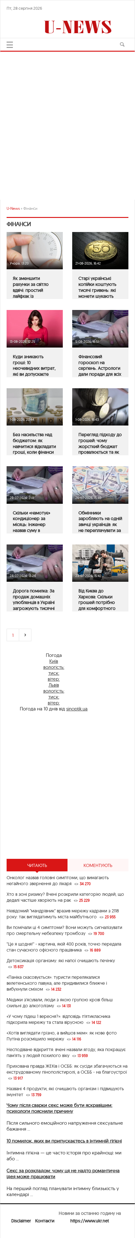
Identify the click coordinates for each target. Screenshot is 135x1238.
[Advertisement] (67, 123)
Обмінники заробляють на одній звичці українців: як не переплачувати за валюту (100, 524)
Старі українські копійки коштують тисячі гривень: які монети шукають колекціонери (97, 290)
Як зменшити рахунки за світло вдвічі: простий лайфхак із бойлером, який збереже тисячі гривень (31, 296)
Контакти (44, 1221)
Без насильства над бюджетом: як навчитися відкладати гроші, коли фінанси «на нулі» (34, 446)
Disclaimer (21, 1221)
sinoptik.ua (77, 709)
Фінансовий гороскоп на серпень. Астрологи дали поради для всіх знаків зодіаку (99, 368)
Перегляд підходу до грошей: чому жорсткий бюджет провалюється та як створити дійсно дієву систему (100, 449)
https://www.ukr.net (89, 1221)
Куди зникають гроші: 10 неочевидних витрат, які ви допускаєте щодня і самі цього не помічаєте (34, 371)
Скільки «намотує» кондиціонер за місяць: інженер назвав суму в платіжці (31, 524)
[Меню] (10, 45)
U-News (13, 208)
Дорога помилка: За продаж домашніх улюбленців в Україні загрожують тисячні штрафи (34, 602)
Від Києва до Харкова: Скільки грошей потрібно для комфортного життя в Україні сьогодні (97, 605)
